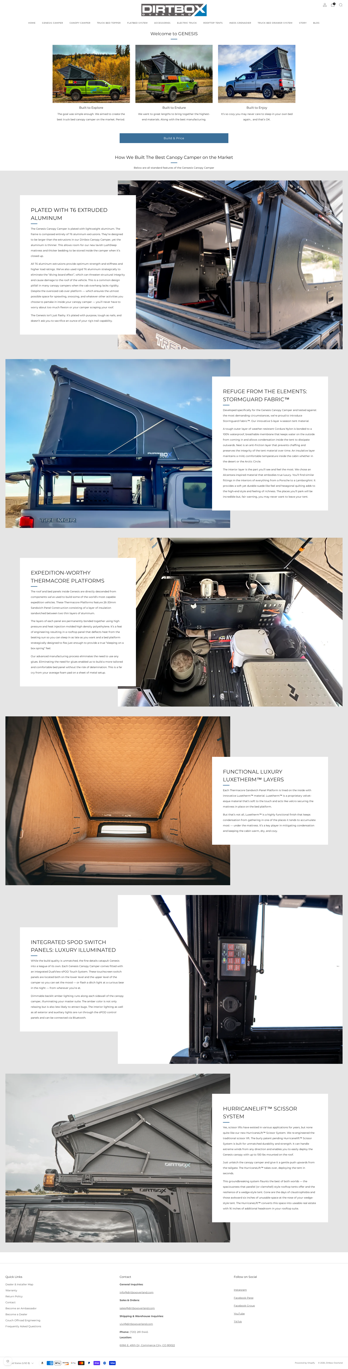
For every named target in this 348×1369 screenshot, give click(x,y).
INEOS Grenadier (240, 23)
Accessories (162, 23)
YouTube (239, 1313)
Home (32, 23)
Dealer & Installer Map (19, 1284)
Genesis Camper (52, 23)
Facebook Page (243, 1297)
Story (303, 23)
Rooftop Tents (213, 23)
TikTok (238, 1321)
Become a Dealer (16, 1314)
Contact (10, 1302)
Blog (316, 23)
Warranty (11, 1290)
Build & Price (174, 138)
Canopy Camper (80, 23)
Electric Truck (187, 23)
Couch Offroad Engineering (22, 1320)
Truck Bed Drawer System (275, 23)
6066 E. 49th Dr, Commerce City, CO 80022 (147, 1345)
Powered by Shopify (305, 1363)
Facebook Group (244, 1305)
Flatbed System (137, 23)
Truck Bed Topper (109, 23)
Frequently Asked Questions (23, 1326)
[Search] (341, 5)
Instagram (240, 1289)
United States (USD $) (18, 1363)
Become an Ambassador (21, 1308)
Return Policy (14, 1296)
